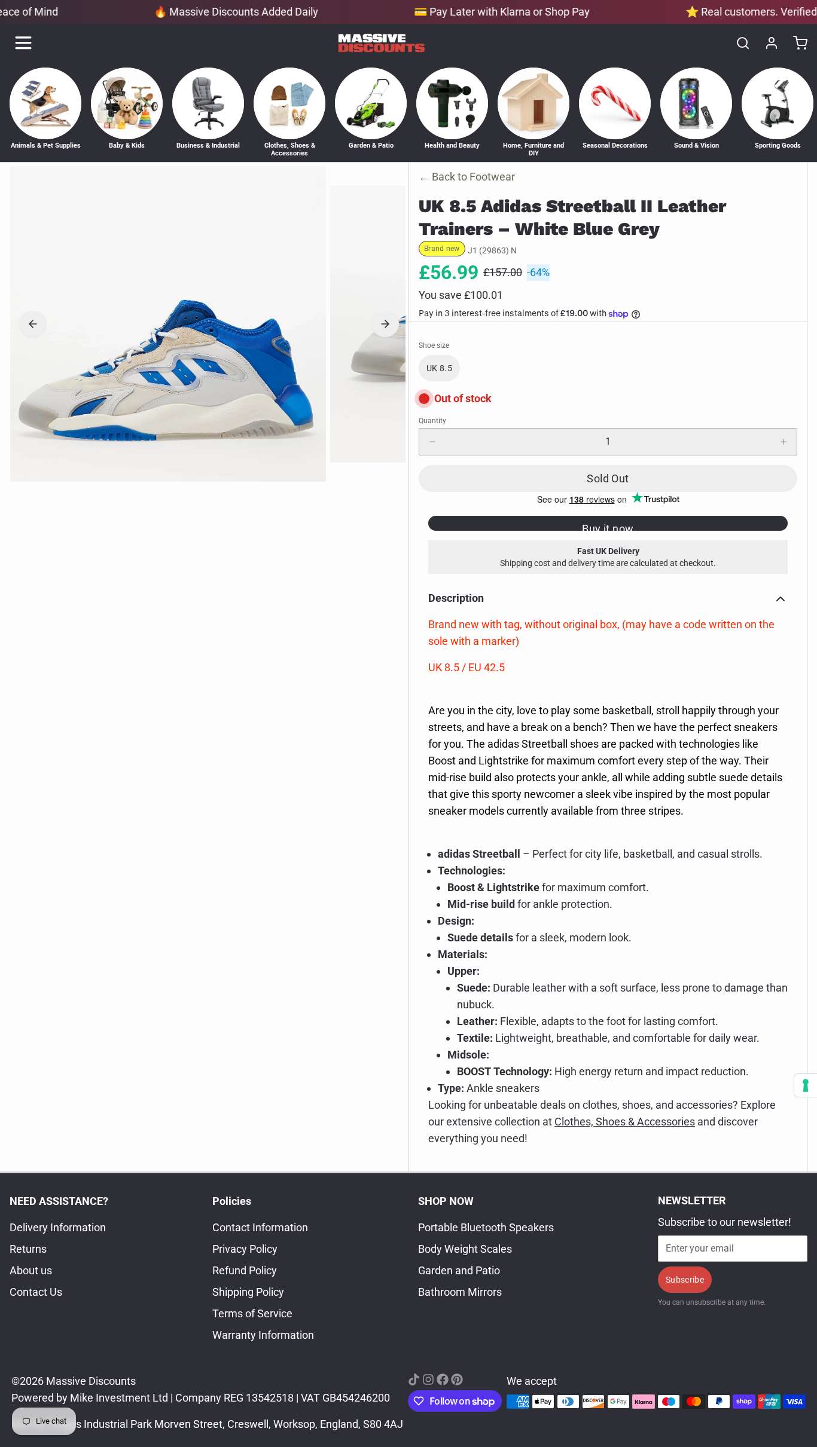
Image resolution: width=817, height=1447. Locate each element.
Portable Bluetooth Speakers (486, 1227)
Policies (231, 1201)
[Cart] (795, 43)
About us (31, 1270)
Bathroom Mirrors (460, 1292)
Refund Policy (244, 1270)
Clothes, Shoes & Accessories (624, 1121)
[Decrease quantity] (432, 442)
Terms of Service (252, 1313)
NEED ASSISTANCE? (59, 1201)
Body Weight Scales (465, 1249)
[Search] (738, 43)
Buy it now (608, 526)
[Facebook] (443, 1379)
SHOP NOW (446, 1201)
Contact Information (260, 1227)
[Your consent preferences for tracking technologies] (805, 1085)
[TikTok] (414, 1379)
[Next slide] (385, 324)
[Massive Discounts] (381, 43)
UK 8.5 (439, 368)
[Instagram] (428, 1379)
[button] (608, 478)
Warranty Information (263, 1335)
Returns (28, 1249)
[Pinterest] (457, 1379)
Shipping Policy (248, 1292)
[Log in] (767, 43)
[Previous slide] (33, 324)
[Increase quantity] (783, 442)
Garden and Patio (459, 1270)
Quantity (432, 421)
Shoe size (434, 345)
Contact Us (36, 1292)
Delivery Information (58, 1227)
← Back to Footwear (467, 176)
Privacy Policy (245, 1249)
